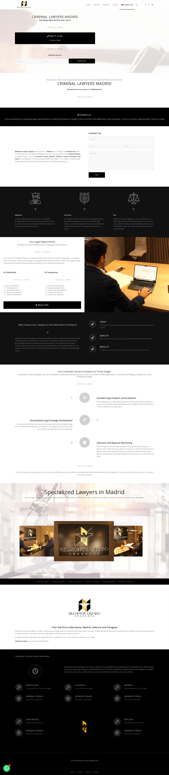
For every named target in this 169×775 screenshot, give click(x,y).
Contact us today (21, 641)
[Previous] (24, 541)
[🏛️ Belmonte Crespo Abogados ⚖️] (24, 4)
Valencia (80, 685)
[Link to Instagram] (145, 4)
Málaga (128, 719)
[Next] (137, 541)
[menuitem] (88, 4)
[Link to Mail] (152, 4)
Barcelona (32, 685)
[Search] (136, 4)
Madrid (128, 685)
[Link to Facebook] (149, 4)
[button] (6, 768)
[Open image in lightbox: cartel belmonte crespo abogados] (110, 558)
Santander (32, 719)
